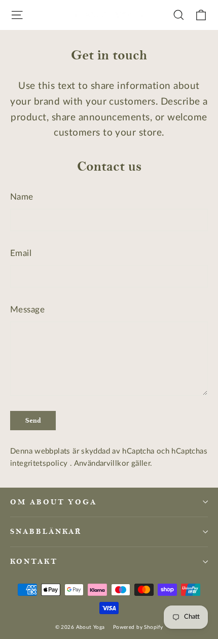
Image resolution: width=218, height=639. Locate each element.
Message (27, 309)
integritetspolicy (40, 463)
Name (21, 197)
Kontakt (34, 561)
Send (33, 420)
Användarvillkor (102, 463)
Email (20, 253)
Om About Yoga (53, 502)
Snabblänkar (46, 531)
